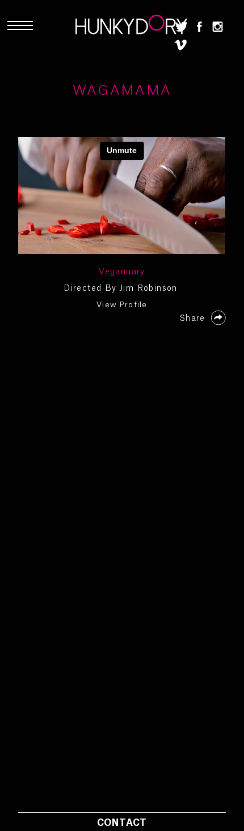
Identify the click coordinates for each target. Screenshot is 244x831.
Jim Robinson (149, 288)
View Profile (122, 304)
